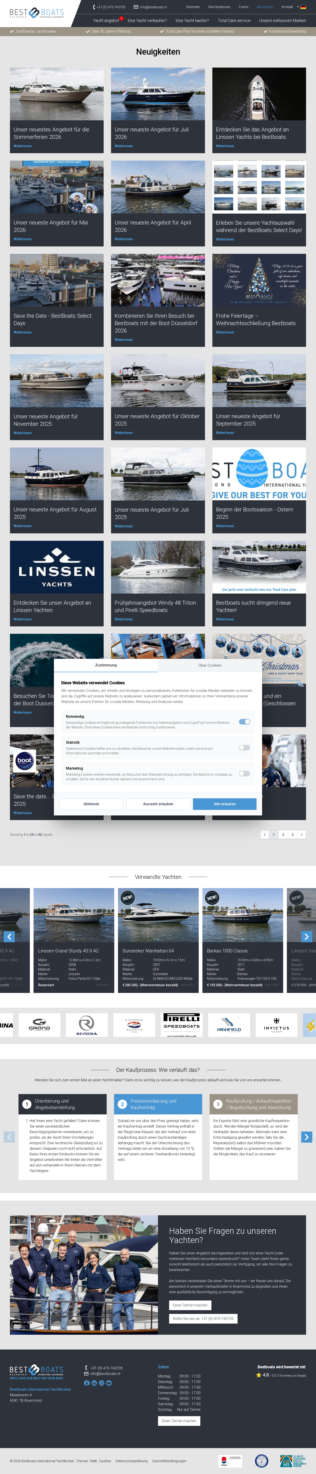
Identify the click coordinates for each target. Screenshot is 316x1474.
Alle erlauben (225, 804)
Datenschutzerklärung (132, 1461)
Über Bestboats (219, 7)
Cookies (105, 1461)
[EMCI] (261, 1461)
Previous (9, 936)
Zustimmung (106, 665)
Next (306, 936)
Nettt (93, 1461)
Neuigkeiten (265, 7)
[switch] (244, 747)
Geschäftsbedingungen (169, 1461)
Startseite (193, 7)
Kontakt (287, 7)
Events (243, 7)
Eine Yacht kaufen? (192, 20)
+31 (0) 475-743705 (106, 1368)
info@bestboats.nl (105, 1373)
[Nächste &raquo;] (301, 834)
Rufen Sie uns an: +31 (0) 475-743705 (203, 1318)
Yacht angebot (106, 20)
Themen (82, 1461)
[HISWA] (230, 1461)
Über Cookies (210, 665)
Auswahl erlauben (158, 804)
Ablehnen (91, 804)
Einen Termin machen (190, 1305)
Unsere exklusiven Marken (282, 20)
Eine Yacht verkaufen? (147, 20)
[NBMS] (293, 1461)
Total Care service (234, 20)
